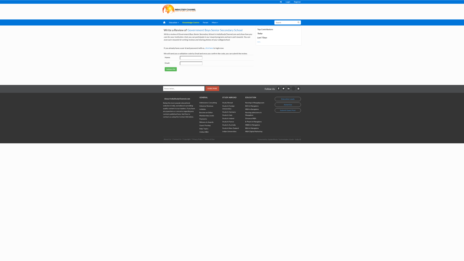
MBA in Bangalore (252, 109)
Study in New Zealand (230, 128)
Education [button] (173, 22)
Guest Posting (204, 125)
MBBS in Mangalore (252, 125)
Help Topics (203, 129)
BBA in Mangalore (252, 128)
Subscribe (212, 88)
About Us (167, 139)
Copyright (187, 139)
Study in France (228, 122)
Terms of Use (209, 139)
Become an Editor (206, 112)
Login (288, 2)
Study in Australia (229, 125)
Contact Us (177, 139)
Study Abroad (227, 103)
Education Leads (288, 99)
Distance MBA (250, 118)
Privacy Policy (197, 139)
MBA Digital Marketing (253, 131)
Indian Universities (229, 131)
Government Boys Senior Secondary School (215, 30)
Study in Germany (229, 112)
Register (297, 2)
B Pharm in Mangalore (253, 122)
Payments (203, 119)
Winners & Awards (206, 122)
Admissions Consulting (208, 103)
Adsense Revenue (206, 106)
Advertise (288, 104)
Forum (205, 22)
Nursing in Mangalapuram (254, 103)
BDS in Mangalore (252, 106)
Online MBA (204, 132)
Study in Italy (227, 115)
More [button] (214, 22)
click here (209, 48)
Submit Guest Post (288, 110)
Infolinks (202, 109)
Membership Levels (206, 116)
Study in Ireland (228, 118)
